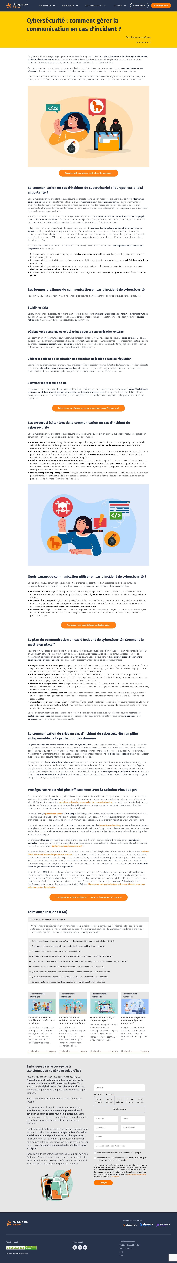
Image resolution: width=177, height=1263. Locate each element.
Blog (121, 1255)
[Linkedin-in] (80, 1247)
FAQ (121, 1252)
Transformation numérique (138, 37)
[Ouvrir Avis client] (125, 5)
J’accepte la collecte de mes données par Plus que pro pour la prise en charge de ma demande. (122, 1159)
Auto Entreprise (119, 1109)
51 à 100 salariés (130, 1100)
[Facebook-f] (74, 1247)
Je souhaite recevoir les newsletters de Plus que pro (119, 1153)
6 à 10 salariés (109, 1100)
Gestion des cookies (127, 1242)
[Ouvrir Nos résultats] (77, 5)
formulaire (115, 1177)
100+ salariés (140, 1100)
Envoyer (103, 1183)
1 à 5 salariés (99, 1100)
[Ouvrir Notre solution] (54, 5)
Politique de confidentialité (130, 1245)
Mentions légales (126, 1248)
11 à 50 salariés (119, 1100)
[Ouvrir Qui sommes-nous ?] (105, 5)
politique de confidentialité (136, 1174)
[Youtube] (85, 1247)
